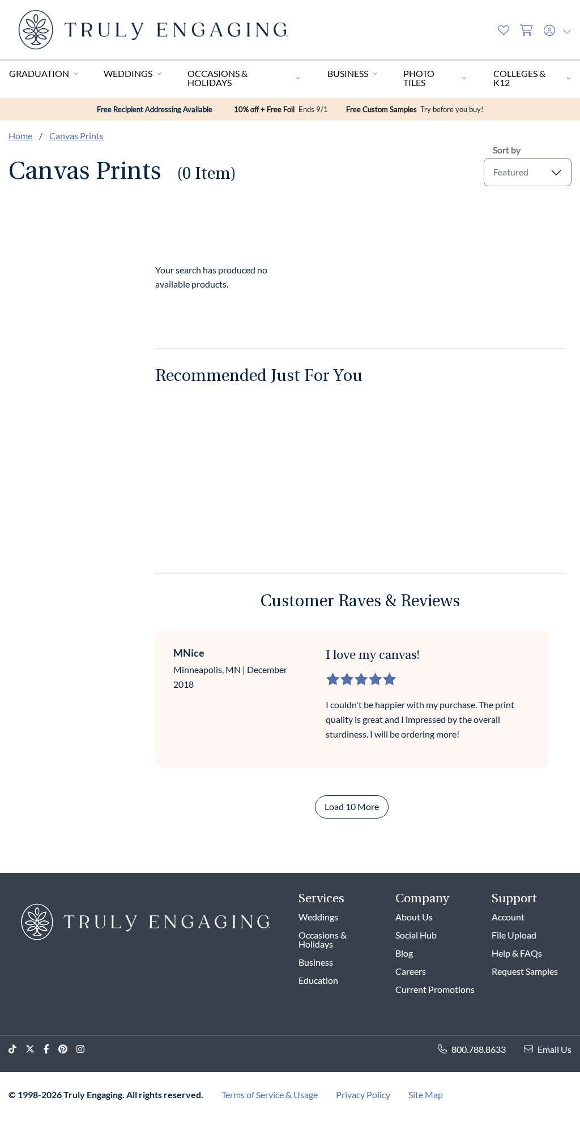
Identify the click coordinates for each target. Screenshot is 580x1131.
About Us (414, 916)
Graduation (39, 73)
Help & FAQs (517, 953)
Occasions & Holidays (217, 78)
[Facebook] (51, 1049)
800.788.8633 (478, 1049)
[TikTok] (16, 1049)
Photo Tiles (418, 78)
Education (318, 980)
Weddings (128, 73)
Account (508, 916)
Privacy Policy (363, 1094)
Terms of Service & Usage (269, 1094)
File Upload (514, 934)
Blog (404, 953)
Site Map (425, 1094)
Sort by (507, 149)
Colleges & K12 (519, 78)
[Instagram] (84, 1049)
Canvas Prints (76, 135)
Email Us (555, 1049)
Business (347, 73)
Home (20, 135)
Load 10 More (352, 806)
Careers (410, 971)
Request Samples (525, 971)
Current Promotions (435, 989)
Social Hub (416, 934)
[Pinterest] (67, 1049)
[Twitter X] (34, 1049)
